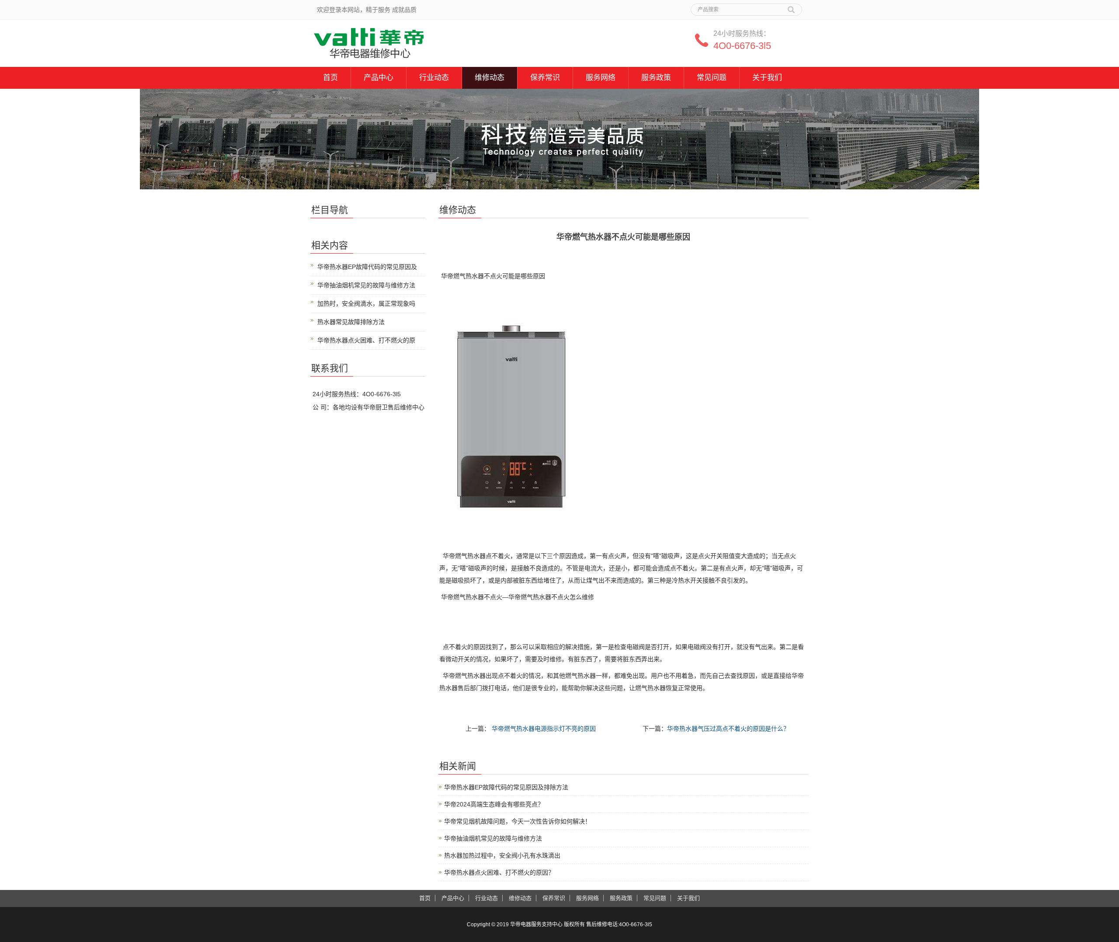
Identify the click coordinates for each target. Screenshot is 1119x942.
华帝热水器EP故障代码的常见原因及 (367, 266)
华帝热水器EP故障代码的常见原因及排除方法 (506, 787)
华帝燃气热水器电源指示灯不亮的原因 (543, 728)
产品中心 (378, 77)
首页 (330, 77)
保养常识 (545, 77)
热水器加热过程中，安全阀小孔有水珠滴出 (502, 855)
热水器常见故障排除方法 (351, 321)
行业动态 (434, 77)
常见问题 (711, 77)
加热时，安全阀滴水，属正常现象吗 (366, 303)
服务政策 (656, 77)
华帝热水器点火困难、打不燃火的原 (366, 340)
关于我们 (767, 77)
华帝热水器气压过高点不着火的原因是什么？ (728, 728)
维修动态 (489, 77)
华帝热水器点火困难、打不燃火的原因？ (499, 872)
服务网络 (600, 77)
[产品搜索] (791, 6)
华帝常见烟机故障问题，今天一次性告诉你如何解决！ (517, 821)
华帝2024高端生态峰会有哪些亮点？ (494, 804)
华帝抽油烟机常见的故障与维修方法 (493, 838)
